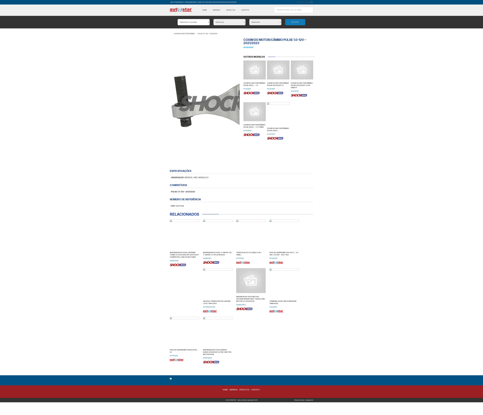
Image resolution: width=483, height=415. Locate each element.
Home (204, 10)
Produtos (230, 10)
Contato (245, 10)
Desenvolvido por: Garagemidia (303, 400)
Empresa (216, 10)
